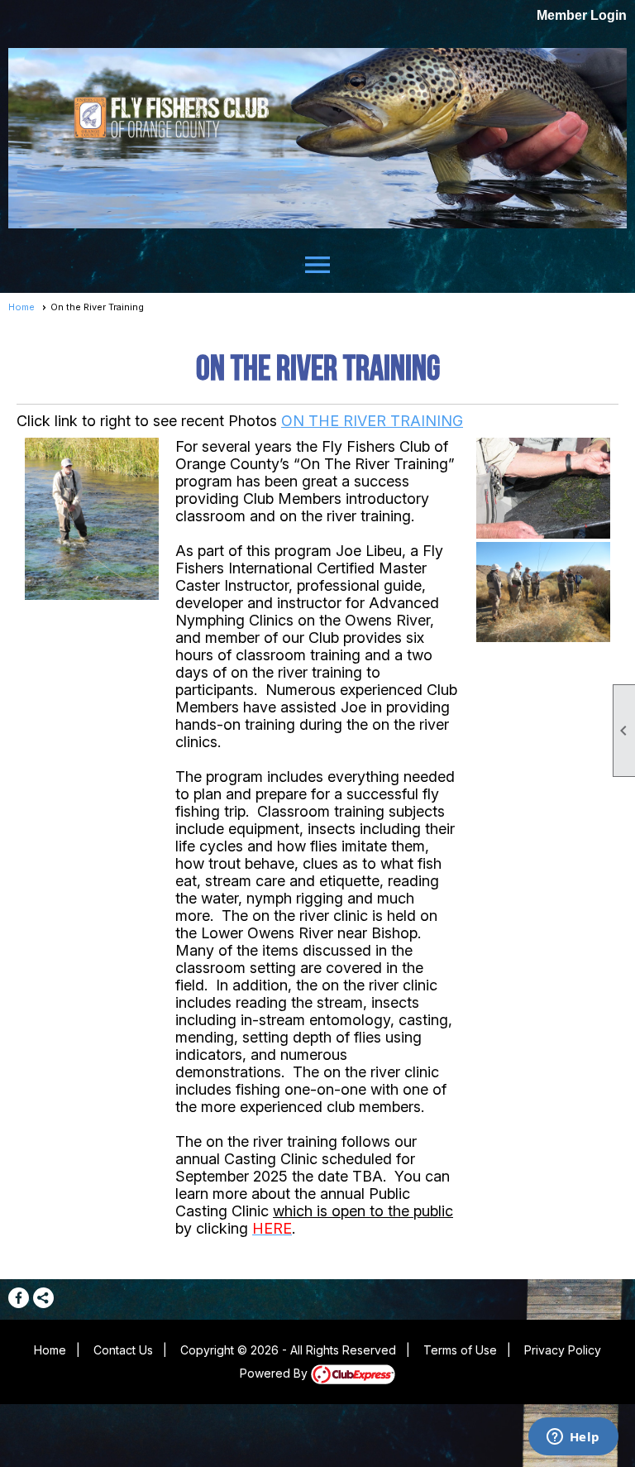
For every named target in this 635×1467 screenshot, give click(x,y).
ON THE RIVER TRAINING (372, 420)
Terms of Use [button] (460, 1350)
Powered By (275, 1373)
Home (21, 307)
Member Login (582, 15)
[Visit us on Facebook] (18, 1297)
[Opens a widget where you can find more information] (573, 1438)
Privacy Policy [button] (562, 1350)
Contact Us (123, 1350)
